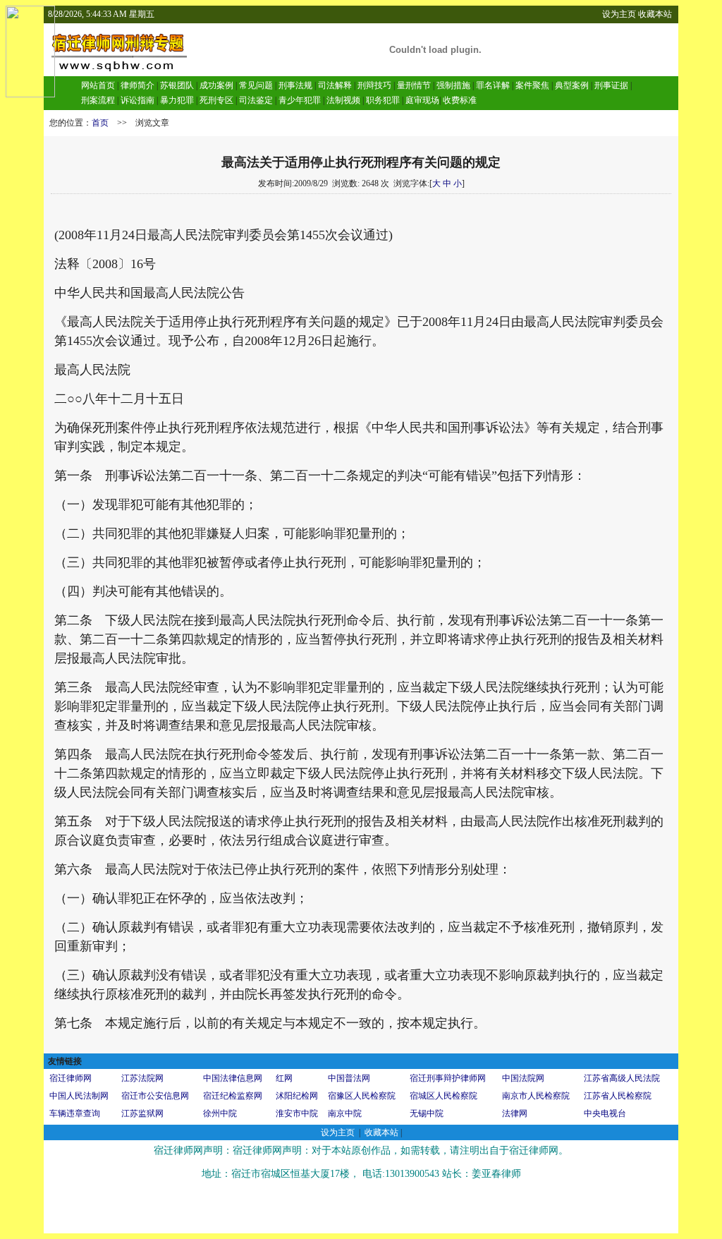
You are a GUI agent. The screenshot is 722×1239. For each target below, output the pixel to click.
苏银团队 (176, 85)
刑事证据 (611, 85)
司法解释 (335, 85)
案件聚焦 (532, 85)
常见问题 (256, 85)
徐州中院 (220, 1113)
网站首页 (98, 85)
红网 (284, 1078)
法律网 (514, 1113)
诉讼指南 (137, 100)
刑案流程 (98, 100)
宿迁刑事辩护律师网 (448, 1078)
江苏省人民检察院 (617, 1096)
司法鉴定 (256, 100)
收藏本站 (655, 14)
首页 (100, 123)
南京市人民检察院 (536, 1096)
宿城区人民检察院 (443, 1096)
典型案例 (572, 85)
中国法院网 (523, 1078)
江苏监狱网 (142, 1113)
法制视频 (343, 100)
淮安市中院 (297, 1113)
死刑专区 (216, 100)
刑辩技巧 (374, 85)
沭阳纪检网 (297, 1096)
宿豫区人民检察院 (362, 1096)
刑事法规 (295, 85)
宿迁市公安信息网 (155, 1096)
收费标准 (460, 100)
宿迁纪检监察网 (232, 1096)
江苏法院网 (142, 1078)
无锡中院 (426, 1113)
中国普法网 (349, 1078)
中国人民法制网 (79, 1096)
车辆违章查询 (74, 1113)
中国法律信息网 (232, 1078)
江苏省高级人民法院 (622, 1078)
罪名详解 (493, 85)
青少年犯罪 (300, 100)
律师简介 (137, 85)
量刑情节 (414, 85)
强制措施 (453, 85)
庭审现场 (422, 100)
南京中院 (345, 1113)
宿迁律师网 (70, 1078)
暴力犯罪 (177, 100)
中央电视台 (605, 1113)
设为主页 (619, 14)
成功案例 (216, 85)
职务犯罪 (383, 100)
